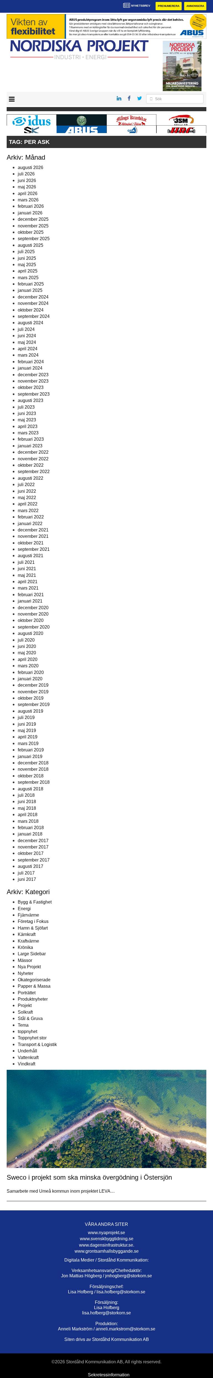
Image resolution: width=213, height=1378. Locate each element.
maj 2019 (27, 730)
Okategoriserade (34, 979)
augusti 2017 (30, 866)
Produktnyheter (33, 999)
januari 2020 (30, 678)
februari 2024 (31, 361)
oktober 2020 (31, 620)
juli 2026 (26, 174)
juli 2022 (26, 484)
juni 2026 (27, 180)
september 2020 (34, 627)
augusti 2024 (30, 322)
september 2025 (34, 238)
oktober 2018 (31, 776)
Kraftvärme (28, 941)
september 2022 (34, 471)
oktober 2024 (31, 310)
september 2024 (34, 316)
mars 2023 (28, 432)
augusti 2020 (30, 633)
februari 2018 (31, 827)
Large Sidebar (32, 953)
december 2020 (33, 607)
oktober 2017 (31, 853)
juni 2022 (27, 491)
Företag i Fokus (33, 921)
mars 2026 (28, 200)
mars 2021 (28, 588)
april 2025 (27, 271)
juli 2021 (26, 562)
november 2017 (33, 847)
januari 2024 (30, 368)
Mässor (25, 960)
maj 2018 (27, 808)
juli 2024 (26, 329)
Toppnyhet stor (32, 1038)
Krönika (25, 947)
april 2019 (27, 737)
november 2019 (33, 691)
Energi (24, 908)
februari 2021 (31, 594)
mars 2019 (28, 743)
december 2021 (33, 530)
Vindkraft (26, 1064)
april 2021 (27, 581)
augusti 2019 (30, 711)
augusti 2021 (30, 555)
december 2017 (33, 840)
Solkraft (25, 1012)
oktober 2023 (31, 387)
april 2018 (27, 814)
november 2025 (33, 226)
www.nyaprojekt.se (106, 1232)
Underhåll (27, 1051)
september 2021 (34, 549)
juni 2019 (27, 724)
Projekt (25, 1005)
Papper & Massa (34, 986)
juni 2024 (27, 335)
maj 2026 (27, 187)
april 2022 (27, 504)
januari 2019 (30, 756)
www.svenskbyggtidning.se (106, 1238)
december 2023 (33, 374)
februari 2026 (31, 206)
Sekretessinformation (109, 1374)
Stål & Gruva (30, 1018)
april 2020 (27, 659)
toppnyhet (27, 1031)
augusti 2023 (30, 400)
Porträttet (27, 992)
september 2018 (34, 782)
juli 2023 (26, 407)
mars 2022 (28, 510)
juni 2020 (27, 646)
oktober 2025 (31, 232)
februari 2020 (31, 672)
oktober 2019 (31, 698)
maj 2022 (27, 497)
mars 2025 (28, 277)
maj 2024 (27, 342)
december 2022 (33, 452)
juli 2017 (26, 873)
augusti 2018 (30, 789)
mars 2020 (28, 665)
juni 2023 (27, 413)
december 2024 (33, 297)
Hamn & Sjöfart (33, 928)
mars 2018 (28, 821)
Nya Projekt (29, 966)
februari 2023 (31, 439)
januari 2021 (30, 601)
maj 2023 (27, 419)
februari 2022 (31, 517)
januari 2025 (30, 290)
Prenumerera (168, 5)
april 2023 (27, 426)
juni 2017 (27, 879)
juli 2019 (26, 717)
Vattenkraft (28, 1057)
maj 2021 (27, 575)
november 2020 (33, 614)
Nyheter (25, 973)
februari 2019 (31, 750)
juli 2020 (26, 640)
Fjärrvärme (28, 915)
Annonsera (195, 5)
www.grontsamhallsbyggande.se (107, 1251)
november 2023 (33, 381)
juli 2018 (26, 795)
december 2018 (33, 763)
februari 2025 (31, 284)
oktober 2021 (31, 543)
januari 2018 (30, 834)
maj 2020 (27, 652)
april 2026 (27, 193)
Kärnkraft (27, 934)
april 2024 (27, 348)
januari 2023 (30, 445)
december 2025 (33, 219)
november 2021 (33, 536)
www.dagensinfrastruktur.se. (106, 1245)
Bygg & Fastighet (35, 902)
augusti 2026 (30, 167)
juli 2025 (26, 251)
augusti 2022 (30, 478)
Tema (23, 1025)
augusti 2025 (30, 245)
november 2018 (33, 769)
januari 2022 (30, 523)
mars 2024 (28, 355)
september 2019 (34, 704)
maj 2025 (27, 264)
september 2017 (34, 860)
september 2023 (34, 394)
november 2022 (33, 458)
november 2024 (33, 303)
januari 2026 (30, 213)
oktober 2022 (31, 465)
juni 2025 (27, 258)
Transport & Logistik (37, 1044)
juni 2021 (27, 568)
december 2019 (33, 685)
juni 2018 (27, 801)
